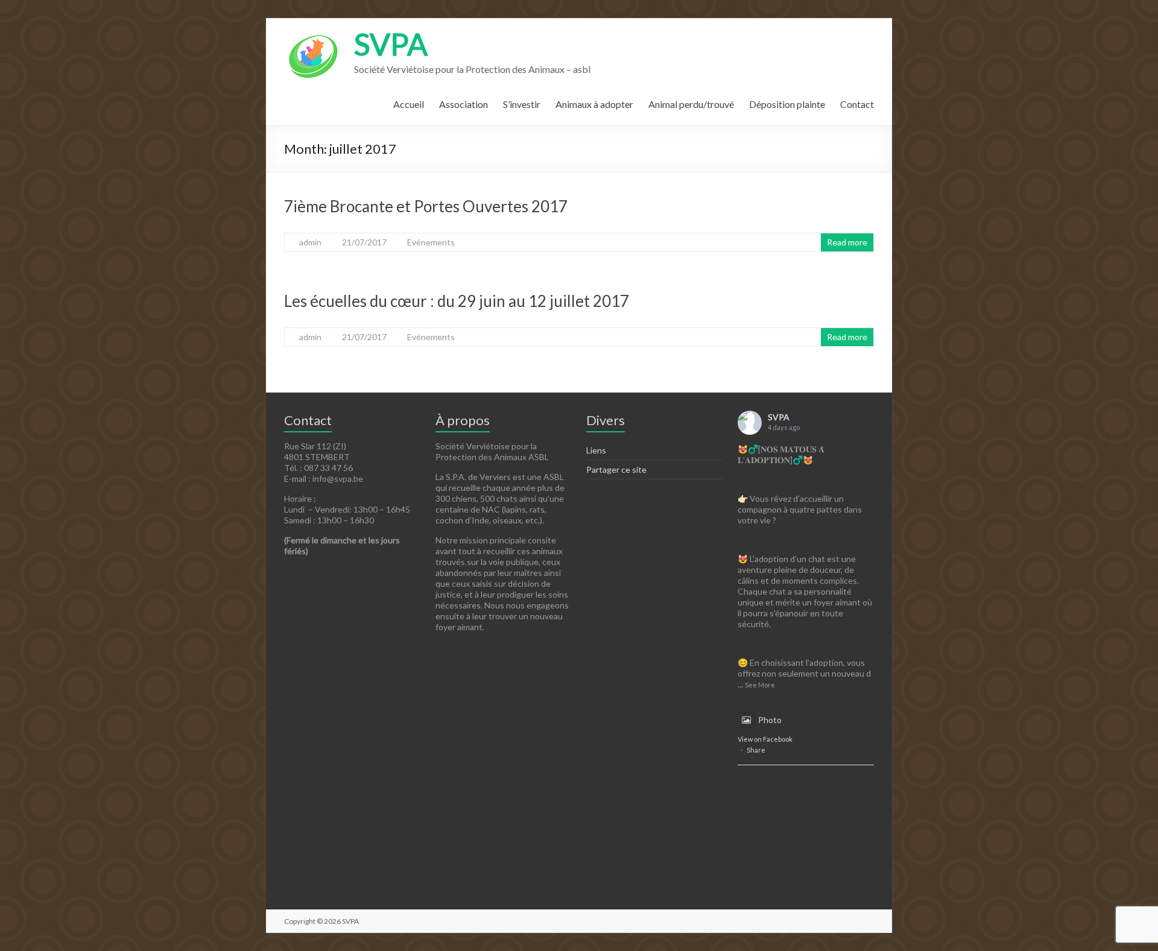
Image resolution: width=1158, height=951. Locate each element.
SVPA (391, 44)
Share (756, 750)
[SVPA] (313, 33)
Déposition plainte (787, 104)
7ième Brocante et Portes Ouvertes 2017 (426, 206)
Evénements (431, 242)
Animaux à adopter (594, 104)
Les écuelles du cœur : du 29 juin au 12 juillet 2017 (456, 301)
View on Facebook (765, 739)
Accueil (408, 104)
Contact (857, 104)
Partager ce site (616, 469)
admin (310, 242)
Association (463, 104)
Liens (596, 450)
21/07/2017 (364, 242)
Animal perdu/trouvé (691, 104)
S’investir (521, 104)
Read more (847, 242)
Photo (770, 720)
